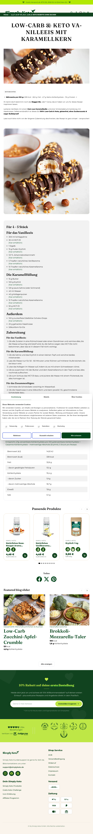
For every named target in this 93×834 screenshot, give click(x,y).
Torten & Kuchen (35, 627)
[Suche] (71, 12)
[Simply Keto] (20, 12)
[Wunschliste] (81, 13)
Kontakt (51, 775)
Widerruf (52, 763)
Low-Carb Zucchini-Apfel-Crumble (20, 636)
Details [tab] (46, 397)
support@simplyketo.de (13, 767)
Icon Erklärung (9, 794)
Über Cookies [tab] (77, 397)
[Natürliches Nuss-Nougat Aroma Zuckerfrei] (16, 526)
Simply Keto (11, 540)
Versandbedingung (56, 759)
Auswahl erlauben (46, 435)
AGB (50, 755)
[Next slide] (87, 509)
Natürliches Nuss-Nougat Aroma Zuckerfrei (15, 544)
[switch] (22, 426)
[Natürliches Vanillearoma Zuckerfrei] (46, 526)
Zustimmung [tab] (16, 397)
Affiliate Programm (11, 798)
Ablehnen (17, 435)
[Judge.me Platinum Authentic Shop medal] (54, 726)
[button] (88, 12)
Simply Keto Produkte (12, 786)
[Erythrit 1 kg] (76, 526)
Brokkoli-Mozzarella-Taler (68, 633)
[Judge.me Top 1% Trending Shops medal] (83, 726)
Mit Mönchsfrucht (20, 627)
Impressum (53, 771)
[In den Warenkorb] (24, 555)
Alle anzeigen (46, 664)
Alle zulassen (76, 435)
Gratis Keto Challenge (12, 790)
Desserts (8, 627)
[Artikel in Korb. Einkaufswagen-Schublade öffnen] (84, 12)
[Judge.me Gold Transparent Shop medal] (73, 726)
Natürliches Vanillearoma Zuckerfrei (42, 544)
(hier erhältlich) (15, 243)
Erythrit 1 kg (72, 543)
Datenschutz (53, 767)
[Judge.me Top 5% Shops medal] (63, 734)
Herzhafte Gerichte (58, 627)
